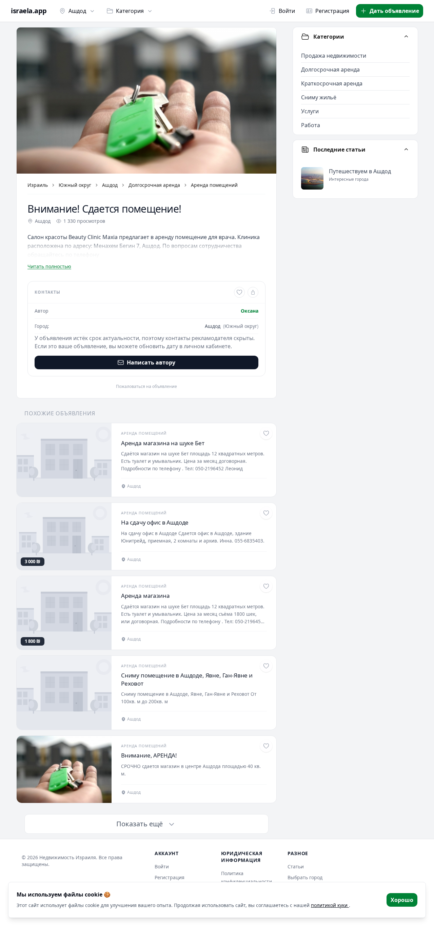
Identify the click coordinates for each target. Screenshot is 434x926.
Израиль (37, 185)
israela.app (29, 10)
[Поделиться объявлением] (253, 292)
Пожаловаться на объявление (146, 386)
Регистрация (332, 11)
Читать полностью (49, 266)
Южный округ (75, 185)
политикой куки (330, 905)
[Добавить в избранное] (239, 292)
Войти (287, 11)
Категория (130, 11)
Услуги (310, 111)
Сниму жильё (318, 97)
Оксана (249, 311)
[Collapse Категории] (406, 37)
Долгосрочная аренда (154, 185)
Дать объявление (394, 11)
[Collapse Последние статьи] (406, 149)
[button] (146, 100)
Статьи (296, 866)
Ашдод (77, 11)
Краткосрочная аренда (331, 83)
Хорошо (402, 900)
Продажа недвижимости (333, 55)
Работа (310, 125)
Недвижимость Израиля (67, 857)
